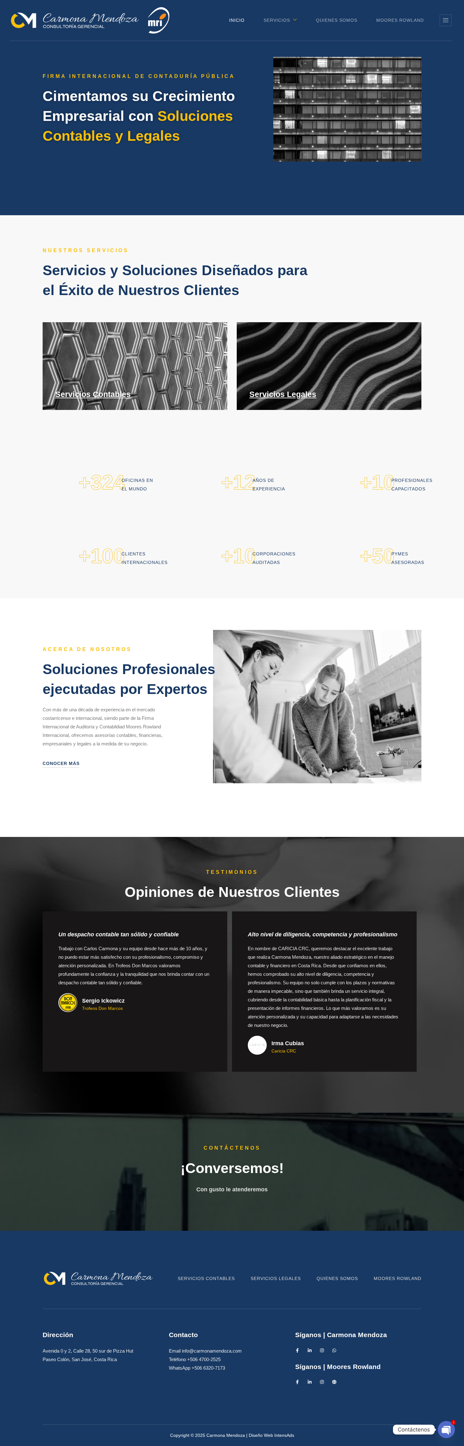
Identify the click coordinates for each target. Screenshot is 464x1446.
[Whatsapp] (334, 1350)
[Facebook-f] (297, 1350)
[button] (446, 20)
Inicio (237, 20)
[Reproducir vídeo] (397, 137)
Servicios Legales (282, 394)
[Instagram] (322, 1350)
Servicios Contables (93, 394)
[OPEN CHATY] (446, 1429)
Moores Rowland (400, 20)
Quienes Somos (336, 20)
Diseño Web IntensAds (271, 1435)
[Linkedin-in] (309, 1350)
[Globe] (334, 1382)
